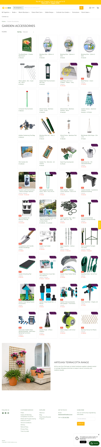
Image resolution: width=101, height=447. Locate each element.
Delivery (23, 424)
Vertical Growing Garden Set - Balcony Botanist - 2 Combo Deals (47, 219)
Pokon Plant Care (37, 12)
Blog (40, 415)
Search (3, 440)
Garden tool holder (45, 246)
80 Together (5, 12)
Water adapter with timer (67, 330)
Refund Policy (24, 427)
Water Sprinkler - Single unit (89, 302)
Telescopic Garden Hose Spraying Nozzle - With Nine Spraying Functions (27, 331)
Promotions (75, 12)
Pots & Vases (85, 12)
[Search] (81, 8)
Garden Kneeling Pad (25, 274)
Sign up (80, 423)
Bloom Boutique (24, 12)
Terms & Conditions (26, 422)
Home (4, 21)
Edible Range (49, 12)
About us (41, 412)
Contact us (5, 16)
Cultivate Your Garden (62, 12)
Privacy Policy (24, 429)
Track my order (25, 431)
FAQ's (22, 412)
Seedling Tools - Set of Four (89, 274)
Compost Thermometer (26, 109)
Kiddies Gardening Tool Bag (27, 135)
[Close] (98, 434)
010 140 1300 (65, 417)
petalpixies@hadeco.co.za (65, 414)
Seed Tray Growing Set (67, 162)
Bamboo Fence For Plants (88, 330)
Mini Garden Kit (23, 162)
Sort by (19, 32)
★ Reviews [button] (99, 225)
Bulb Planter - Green (87, 81)
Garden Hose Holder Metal (68, 274)
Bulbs (14, 12)
